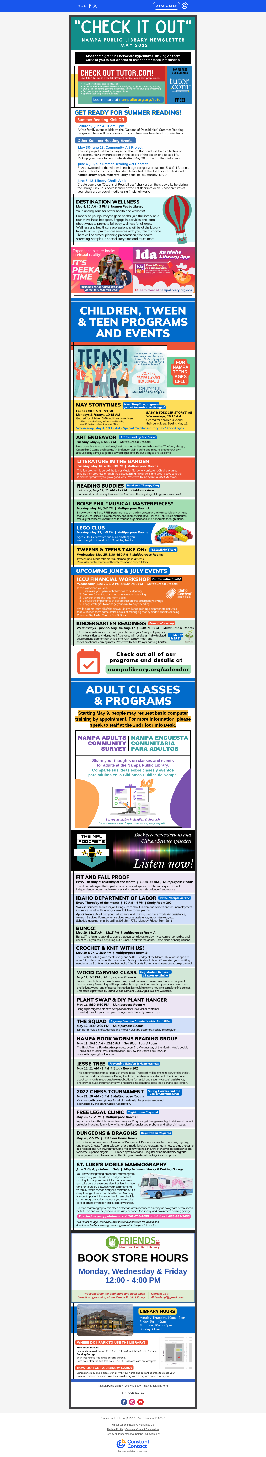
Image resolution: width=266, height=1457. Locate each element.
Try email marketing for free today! (133, 1451)
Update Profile (115, 1429)
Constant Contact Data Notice (142, 1429)
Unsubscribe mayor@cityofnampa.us (133, 1424)
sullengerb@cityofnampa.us (131, 1434)
